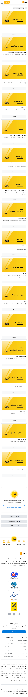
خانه (24, 544)
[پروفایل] (4, 541)
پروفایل (4, 544)
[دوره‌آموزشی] (19, 541)
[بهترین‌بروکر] (8, 541)
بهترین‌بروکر (8, 544)
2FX (26, 8)
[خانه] (24, 541)
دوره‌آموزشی (19, 544)
